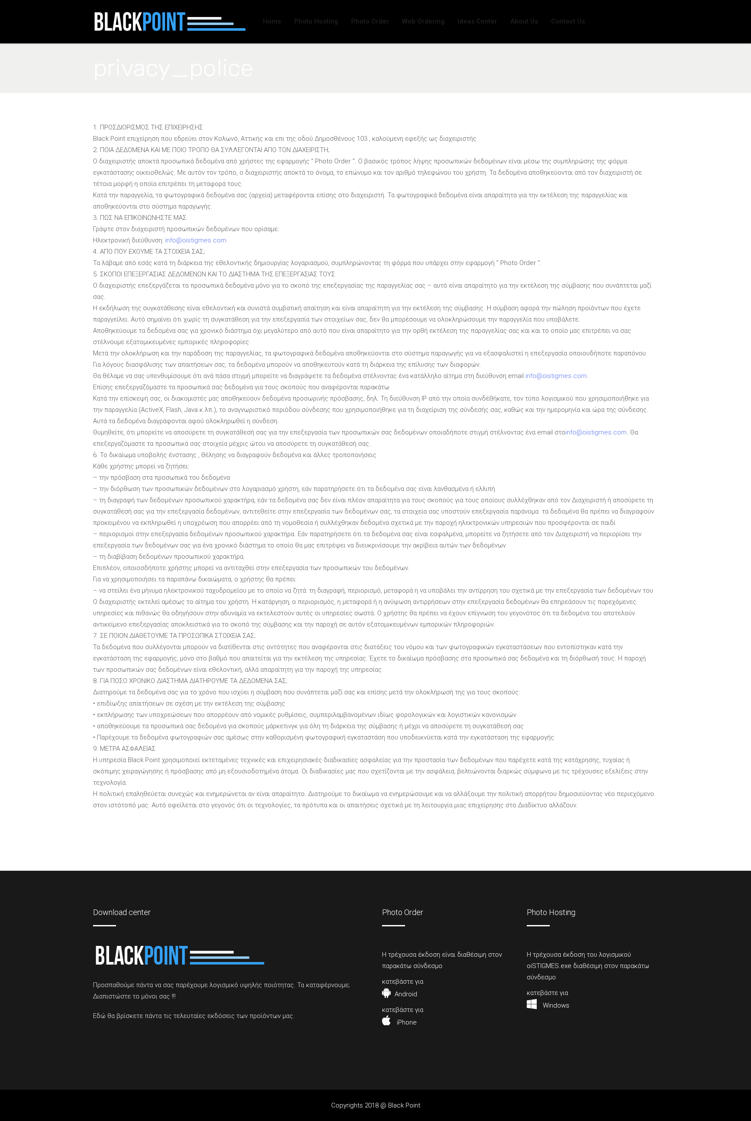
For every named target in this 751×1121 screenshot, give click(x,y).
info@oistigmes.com (195, 240)
